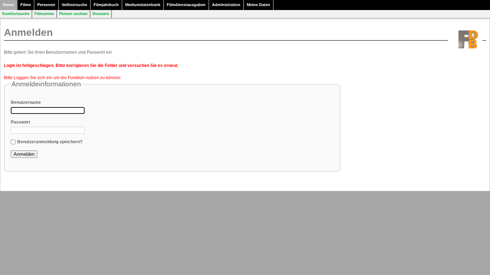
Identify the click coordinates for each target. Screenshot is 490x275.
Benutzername (26, 102)
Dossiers (101, 13)
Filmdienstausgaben (186, 5)
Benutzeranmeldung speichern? (50, 141)
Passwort (20, 122)
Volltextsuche (74, 5)
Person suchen (73, 13)
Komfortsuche (15, 13)
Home (8, 5)
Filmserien (44, 13)
